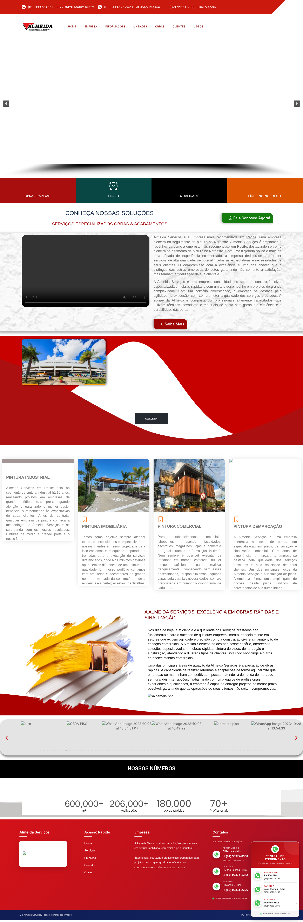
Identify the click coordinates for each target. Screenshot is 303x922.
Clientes (179, 26)
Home (72, 26)
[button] (6, 103)
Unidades (140, 26)
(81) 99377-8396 (236, 856)
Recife (251, 237)
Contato (89, 865)
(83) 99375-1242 (236, 874)
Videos (198, 26)
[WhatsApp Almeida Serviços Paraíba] (216, 871)
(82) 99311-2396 (236, 889)
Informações (115, 26)
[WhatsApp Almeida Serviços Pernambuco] (216, 854)
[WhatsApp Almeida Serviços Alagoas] (216, 886)
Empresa (91, 26)
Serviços (89, 850)
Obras (159, 26)
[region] (151, 110)
